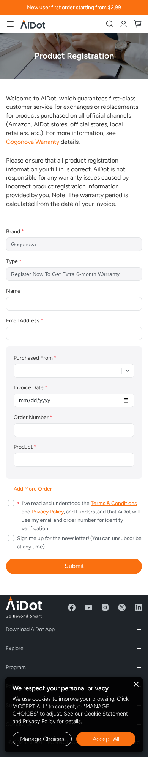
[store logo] (32, 24)
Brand (15, 231)
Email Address (24, 320)
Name (13, 291)
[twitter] (122, 607)
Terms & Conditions (114, 503)
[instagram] (105, 607)
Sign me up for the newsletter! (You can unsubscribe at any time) (79, 542)
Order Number (33, 417)
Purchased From (35, 358)
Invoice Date (30, 387)
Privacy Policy (39, 721)
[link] (124, 23)
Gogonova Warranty (32, 141)
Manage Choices (42, 739)
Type (14, 261)
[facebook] (72, 607)
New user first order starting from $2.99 (74, 7)
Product (25, 447)
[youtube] (88, 607)
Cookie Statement (106, 713)
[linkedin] (138, 607)
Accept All (106, 739)
